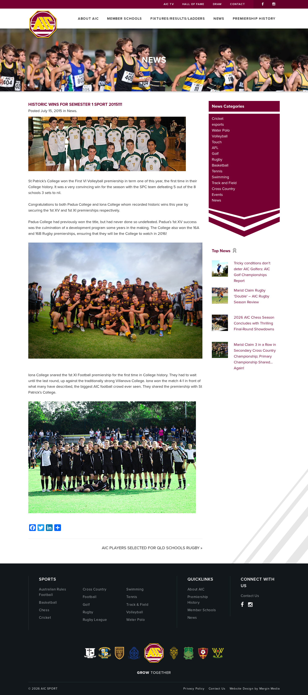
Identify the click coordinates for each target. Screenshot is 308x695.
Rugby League (95, 619)
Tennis (217, 171)
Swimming (220, 177)
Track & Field (137, 604)
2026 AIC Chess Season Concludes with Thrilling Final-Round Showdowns (254, 323)
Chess (44, 610)
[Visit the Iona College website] (90, 658)
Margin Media (269, 688)
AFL (215, 147)
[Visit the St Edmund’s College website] (134, 658)
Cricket (217, 118)
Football (90, 596)
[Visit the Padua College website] (119, 658)
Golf (215, 153)
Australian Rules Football (52, 592)
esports (218, 124)
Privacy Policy (193, 688)
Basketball (220, 165)
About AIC (88, 18)
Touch (217, 142)
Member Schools (124, 18)
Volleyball (220, 136)
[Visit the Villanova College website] (218, 658)
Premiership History (254, 18)
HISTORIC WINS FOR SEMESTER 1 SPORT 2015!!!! (75, 104)
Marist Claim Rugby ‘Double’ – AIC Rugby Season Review (251, 296)
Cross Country (223, 188)
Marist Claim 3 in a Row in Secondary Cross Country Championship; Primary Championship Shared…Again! (255, 356)
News (219, 18)
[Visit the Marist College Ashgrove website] (104, 658)
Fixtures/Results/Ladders (177, 18)
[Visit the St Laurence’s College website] (174, 658)
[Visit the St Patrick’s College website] (189, 658)
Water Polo (221, 130)
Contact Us (250, 595)
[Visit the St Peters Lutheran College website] (203, 658)
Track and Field (224, 183)
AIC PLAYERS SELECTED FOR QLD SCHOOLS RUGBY (150, 548)
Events (217, 194)
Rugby (217, 159)
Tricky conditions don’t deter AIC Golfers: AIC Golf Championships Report (252, 271)
